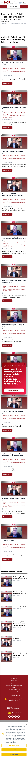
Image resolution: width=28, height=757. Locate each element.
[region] (14, 739)
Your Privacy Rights (14, 745)
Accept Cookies (14, 754)
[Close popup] (24, 364)
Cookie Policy (13, 742)
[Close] (26, 724)
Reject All (14, 750)
